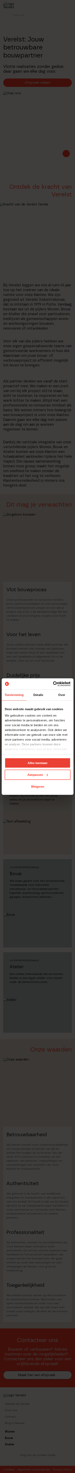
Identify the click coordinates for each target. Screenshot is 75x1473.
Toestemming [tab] (14, 695)
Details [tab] (38, 695)
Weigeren (37, 786)
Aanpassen (35, 774)
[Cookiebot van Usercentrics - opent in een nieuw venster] (53, 683)
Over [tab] (61, 695)
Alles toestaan (37, 763)
